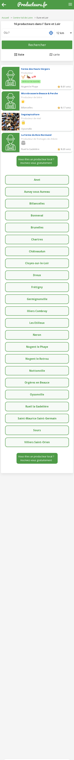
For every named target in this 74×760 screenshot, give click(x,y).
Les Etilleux (37, 323)
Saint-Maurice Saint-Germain (37, 418)
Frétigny (37, 287)
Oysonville (37, 394)
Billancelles (37, 203)
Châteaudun (37, 251)
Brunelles (37, 227)
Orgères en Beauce (37, 382)
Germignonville (37, 299)
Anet (37, 179)
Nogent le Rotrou (37, 358)
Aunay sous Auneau (37, 191)
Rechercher (37, 45)
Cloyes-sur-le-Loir (37, 263)
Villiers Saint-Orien (37, 442)
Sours (37, 430)
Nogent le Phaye (37, 346)
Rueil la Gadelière (37, 406)
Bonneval (37, 215)
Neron (37, 334)
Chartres (37, 239)
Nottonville (37, 370)
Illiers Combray (37, 311)
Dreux (37, 275)
